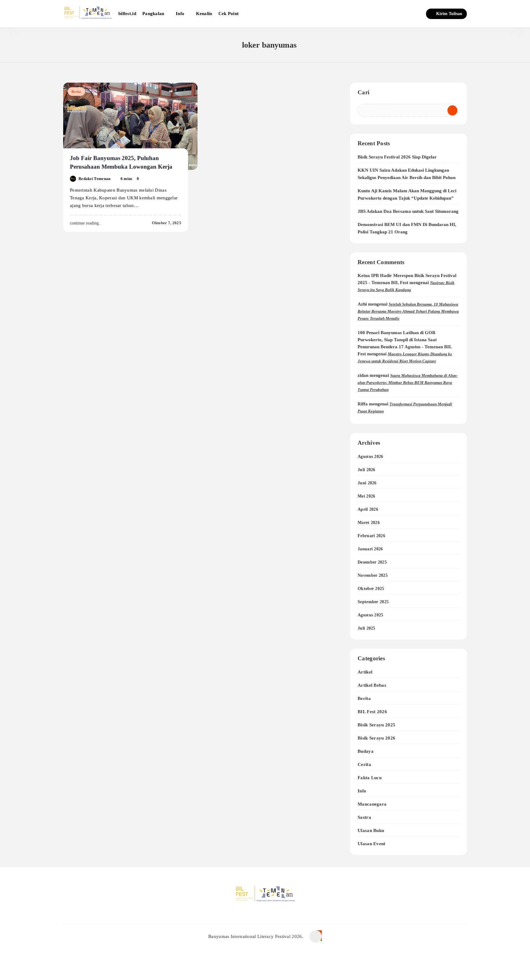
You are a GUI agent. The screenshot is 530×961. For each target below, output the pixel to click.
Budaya (366, 751)
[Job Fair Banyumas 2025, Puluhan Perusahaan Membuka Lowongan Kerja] (130, 126)
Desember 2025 (372, 562)
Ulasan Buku (371, 830)
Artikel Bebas (372, 685)
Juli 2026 (366, 469)
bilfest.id (127, 13)
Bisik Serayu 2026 (376, 737)
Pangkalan (153, 13)
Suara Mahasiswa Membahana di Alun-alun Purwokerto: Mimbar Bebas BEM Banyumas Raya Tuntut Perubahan (408, 382)
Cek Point (228, 13)
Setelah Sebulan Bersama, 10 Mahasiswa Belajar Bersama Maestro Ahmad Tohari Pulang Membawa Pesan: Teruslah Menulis (408, 311)
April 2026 (368, 509)
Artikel (365, 671)
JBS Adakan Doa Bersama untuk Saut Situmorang (408, 211)
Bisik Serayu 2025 (376, 724)
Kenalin (204, 13)
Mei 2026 (366, 496)
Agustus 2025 (370, 615)
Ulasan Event (372, 843)
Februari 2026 (371, 535)
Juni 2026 (367, 483)
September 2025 (373, 602)
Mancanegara (372, 804)
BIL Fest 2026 (372, 711)
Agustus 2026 (370, 456)
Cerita (364, 764)
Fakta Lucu (370, 777)
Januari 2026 (370, 549)
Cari (363, 92)
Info (180, 13)
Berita (76, 91)
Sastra (364, 817)
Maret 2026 (369, 522)
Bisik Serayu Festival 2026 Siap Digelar (397, 156)
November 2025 (373, 575)
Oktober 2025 (371, 588)
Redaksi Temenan (95, 178)
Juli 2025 (366, 628)
